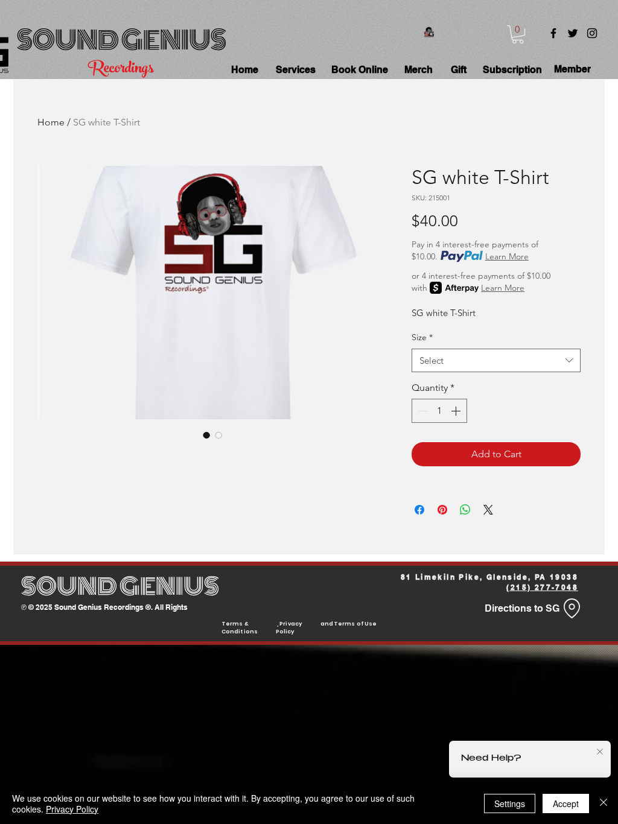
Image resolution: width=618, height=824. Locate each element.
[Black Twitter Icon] (572, 33)
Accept (566, 803)
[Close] (603, 803)
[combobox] (496, 360)
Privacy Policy (72, 809)
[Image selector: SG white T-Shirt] (206, 435)
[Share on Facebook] (419, 509)
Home (51, 122)
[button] (518, 34)
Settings (509, 803)
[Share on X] (488, 509)
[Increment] (456, 410)
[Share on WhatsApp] (465, 509)
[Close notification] (600, 752)
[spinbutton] (439, 410)
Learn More (507, 256)
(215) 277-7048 (542, 587)
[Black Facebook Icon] (553, 33)
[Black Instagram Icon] (592, 33)
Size (422, 337)
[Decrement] (421, 410)
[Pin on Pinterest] (442, 509)
